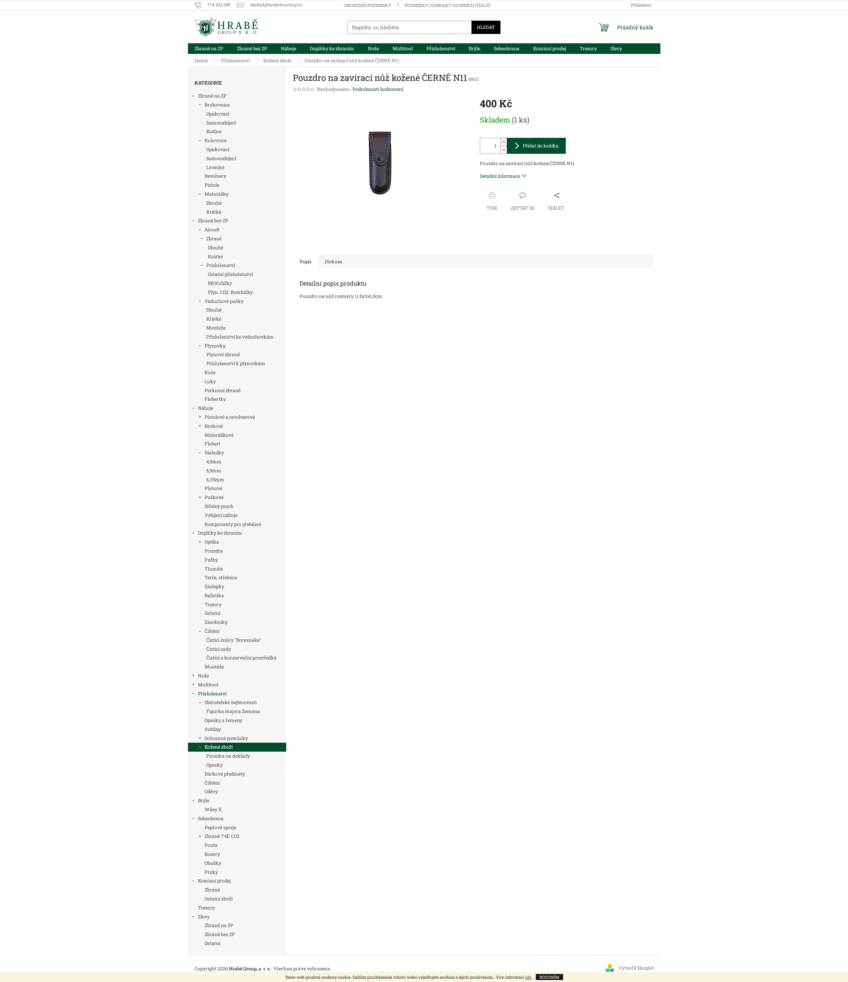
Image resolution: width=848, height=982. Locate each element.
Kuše (210, 372)
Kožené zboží (219, 747)
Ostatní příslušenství (230, 274)
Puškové (214, 497)
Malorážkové (219, 435)
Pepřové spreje (220, 827)
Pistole (212, 185)
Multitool (208, 684)
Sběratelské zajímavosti (231, 702)
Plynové (213, 488)
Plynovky (215, 346)
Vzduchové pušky (224, 301)
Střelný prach (219, 506)
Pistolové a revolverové (230, 417)
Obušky (213, 863)
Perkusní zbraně (223, 390)
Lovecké (215, 167)
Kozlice (214, 131)
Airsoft (212, 229)
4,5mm (214, 461)
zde (528, 977)
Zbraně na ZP (212, 96)
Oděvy (211, 791)
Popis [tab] (306, 261)
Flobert (212, 443)
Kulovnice (216, 140)
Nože (203, 675)
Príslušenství (220, 265)
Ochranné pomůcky (226, 738)
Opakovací (217, 114)
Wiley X (213, 809)
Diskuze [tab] (333, 261)
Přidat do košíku (541, 145)
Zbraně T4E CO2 (222, 836)
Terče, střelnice (221, 577)
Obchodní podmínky (367, 5)
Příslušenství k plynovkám (235, 363)
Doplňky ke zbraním (220, 533)
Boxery (212, 854)
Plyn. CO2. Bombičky (230, 292)
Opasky (214, 765)
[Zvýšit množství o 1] (503, 142)
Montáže (216, 328)
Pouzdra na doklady (228, 756)
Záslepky (214, 586)
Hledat (486, 27)
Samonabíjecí (221, 123)
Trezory (213, 604)
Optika (212, 542)
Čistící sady (218, 649)
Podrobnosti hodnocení (378, 89)
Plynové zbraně (223, 354)
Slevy (204, 916)
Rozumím (549, 977)
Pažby (211, 560)
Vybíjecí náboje (221, 515)
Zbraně (214, 238)
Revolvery (215, 176)
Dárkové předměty (225, 774)
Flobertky (215, 399)
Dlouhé (214, 203)
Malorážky (217, 194)
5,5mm (213, 470)
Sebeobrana (211, 818)
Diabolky (214, 452)
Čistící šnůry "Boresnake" (233, 640)
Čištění (212, 631)
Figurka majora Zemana (233, 711)
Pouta (211, 845)
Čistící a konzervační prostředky (241, 657)
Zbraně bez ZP (213, 220)
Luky (210, 381)
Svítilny (213, 729)
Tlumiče (214, 569)
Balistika (214, 595)
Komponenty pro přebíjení (233, 524)
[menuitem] (209, 48)
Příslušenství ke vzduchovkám (240, 337)
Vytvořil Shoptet (636, 968)
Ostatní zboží (219, 898)
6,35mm (215, 479)
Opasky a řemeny (223, 720)
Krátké (213, 212)
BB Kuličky (220, 283)
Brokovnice (217, 105)
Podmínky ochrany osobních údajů (447, 5)
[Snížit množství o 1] (503, 149)
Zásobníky (216, 622)
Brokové (214, 426)
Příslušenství (212, 693)
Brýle (203, 800)
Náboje (205, 408)
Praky (211, 872)
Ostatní (212, 613)
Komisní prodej (214, 880)
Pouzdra (214, 551)
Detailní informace (500, 176)
